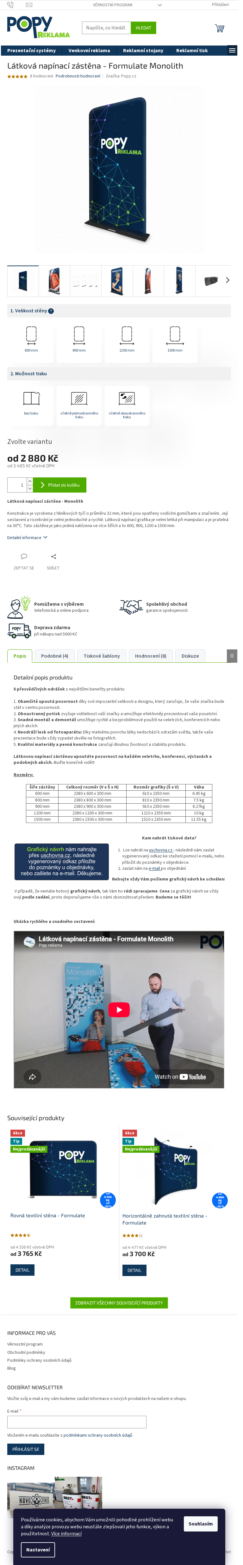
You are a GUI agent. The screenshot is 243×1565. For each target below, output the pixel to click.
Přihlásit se (25, 1449)
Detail (22, 1270)
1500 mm (175, 350)
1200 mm (126, 350)
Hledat (143, 27)
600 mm (31, 350)
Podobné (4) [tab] (54, 656)
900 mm (79, 350)
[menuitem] (31, 51)
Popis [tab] (20, 656)
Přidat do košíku (64, 485)
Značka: (121, 76)
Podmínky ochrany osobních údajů (39, 1360)
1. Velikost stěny (31, 310)
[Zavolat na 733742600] (16, 5)
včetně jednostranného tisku (79, 415)
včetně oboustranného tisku (127, 415)
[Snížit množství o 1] (30, 488)
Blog (11, 1368)
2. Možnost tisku (28, 373)
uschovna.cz (161, 850)
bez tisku (31, 413)
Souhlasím (201, 1523)
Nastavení (38, 1549)
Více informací (66, 1533)
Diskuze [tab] (190, 656)
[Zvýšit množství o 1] (30, 481)
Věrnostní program (112, 5)
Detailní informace (24, 538)
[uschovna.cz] (62, 861)
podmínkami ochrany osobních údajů (98, 1435)
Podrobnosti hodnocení (78, 76)
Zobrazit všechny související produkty (119, 1302)
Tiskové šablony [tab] (102, 656)
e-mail (155, 868)
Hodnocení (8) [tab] (150, 656)
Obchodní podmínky (26, 1352)
